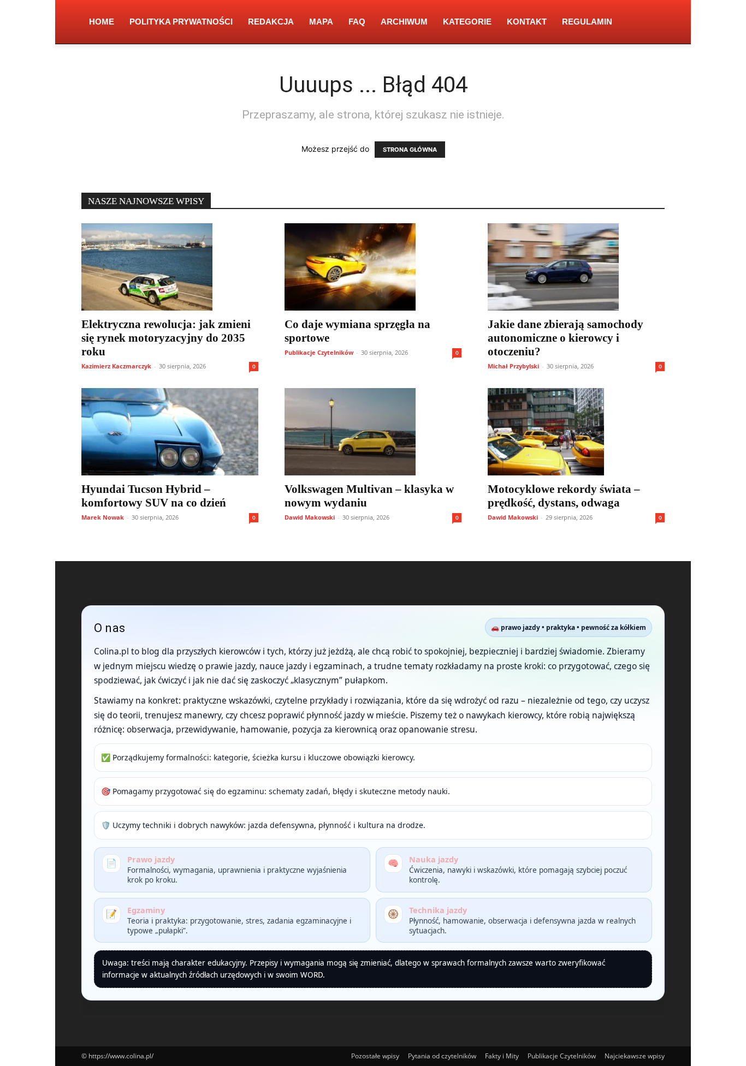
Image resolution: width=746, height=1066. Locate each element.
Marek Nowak (102, 517)
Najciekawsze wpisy (635, 1056)
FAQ (356, 21)
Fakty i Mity (502, 1056)
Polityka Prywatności (181, 21)
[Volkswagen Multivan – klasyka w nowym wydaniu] (373, 431)
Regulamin (587, 21)
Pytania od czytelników (442, 1056)
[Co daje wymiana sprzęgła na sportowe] (373, 267)
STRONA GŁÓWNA (410, 149)
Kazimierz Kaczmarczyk (116, 366)
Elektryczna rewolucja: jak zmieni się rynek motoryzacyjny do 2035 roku (166, 338)
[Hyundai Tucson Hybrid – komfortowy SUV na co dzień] (169, 431)
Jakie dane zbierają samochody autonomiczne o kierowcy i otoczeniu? (565, 338)
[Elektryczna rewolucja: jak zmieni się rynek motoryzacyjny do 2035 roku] (169, 267)
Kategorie (467, 21)
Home (101, 21)
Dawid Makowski (310, 517)
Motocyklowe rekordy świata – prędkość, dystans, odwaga (564, 496)
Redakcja (271, 21)
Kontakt (527, 21)
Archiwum (404, 21)
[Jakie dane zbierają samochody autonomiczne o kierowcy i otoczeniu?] (576, 267)
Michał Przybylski (513, 366)
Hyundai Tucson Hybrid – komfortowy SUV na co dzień (153, 496)
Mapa (321, 21)
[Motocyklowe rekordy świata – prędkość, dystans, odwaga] (576, 431)
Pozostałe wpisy (375, 1056)
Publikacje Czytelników (319, 352)
